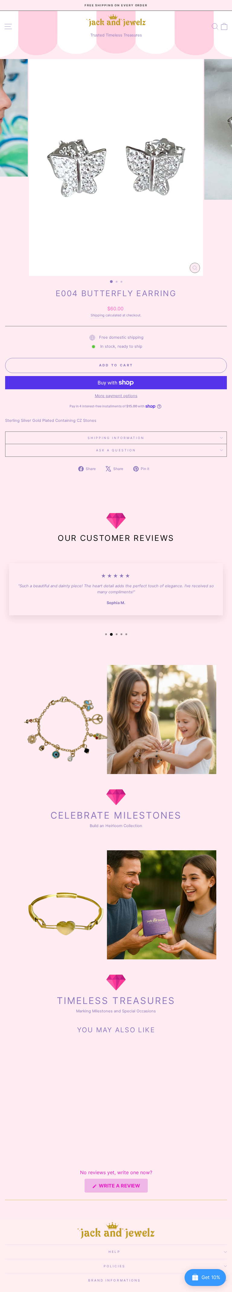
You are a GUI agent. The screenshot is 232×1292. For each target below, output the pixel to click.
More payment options (116, 396)
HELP (114, 1251)
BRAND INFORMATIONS (114, 1280)
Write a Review (123, 1187)
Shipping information (116, 438)
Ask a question (116, 450)
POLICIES (114, 1266)
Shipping (98, 315)
